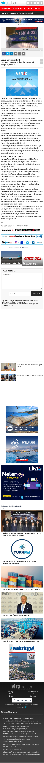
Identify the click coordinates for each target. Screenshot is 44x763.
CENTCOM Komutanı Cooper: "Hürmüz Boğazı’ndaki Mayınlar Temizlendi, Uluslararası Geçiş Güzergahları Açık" (19, 734)
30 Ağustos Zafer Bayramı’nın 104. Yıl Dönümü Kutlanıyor (18, 718)
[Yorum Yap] (23, 53)
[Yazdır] (19, 53)
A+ (41, 60)
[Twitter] (8, 53)
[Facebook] (4, 53)
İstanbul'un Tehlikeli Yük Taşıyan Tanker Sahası (16, 726)
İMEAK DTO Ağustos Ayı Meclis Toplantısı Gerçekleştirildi (18, 731)
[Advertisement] (22, 337)
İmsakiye (33, 696)
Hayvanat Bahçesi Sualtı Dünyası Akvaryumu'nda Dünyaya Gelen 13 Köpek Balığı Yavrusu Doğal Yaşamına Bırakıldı (20, 721)
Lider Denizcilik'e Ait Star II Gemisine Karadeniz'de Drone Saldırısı (21, 752)
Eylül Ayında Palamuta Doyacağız (12, 749)
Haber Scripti (20, 707)
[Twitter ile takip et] (18, 700)
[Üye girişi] (26, 700)
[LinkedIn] (11, 53)
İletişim (11, 696)
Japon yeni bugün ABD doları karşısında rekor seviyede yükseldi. (18, 63)
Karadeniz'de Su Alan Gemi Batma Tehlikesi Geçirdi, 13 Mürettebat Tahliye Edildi (20, 744)
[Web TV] (31, 3)
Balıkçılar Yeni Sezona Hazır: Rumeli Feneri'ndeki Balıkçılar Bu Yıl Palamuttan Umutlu (19, 737)
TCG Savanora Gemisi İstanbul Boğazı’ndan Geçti (16, 739)
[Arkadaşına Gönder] (15, 53)
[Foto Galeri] (34, 3)
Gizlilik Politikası (33, 692)
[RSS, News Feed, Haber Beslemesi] (22, 700)
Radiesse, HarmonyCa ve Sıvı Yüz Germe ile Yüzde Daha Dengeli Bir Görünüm (20, 755)
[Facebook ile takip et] (14, 700)
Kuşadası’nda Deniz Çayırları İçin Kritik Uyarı (15, 729)
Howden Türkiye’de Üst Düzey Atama (13, 742)
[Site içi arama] (41, 3)
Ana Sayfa (11, 692)
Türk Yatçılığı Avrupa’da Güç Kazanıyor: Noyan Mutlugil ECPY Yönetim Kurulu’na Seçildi (21, 724)
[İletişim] (38, 3)
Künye (11, 694)
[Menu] (28, 3)
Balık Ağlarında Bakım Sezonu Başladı (13, 747)
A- (42, 62)
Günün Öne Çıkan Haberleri (9, 712)
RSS (33, 694)
